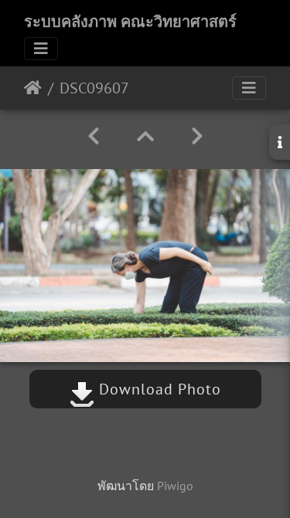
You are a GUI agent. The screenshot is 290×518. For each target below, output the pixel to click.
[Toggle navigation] (41, 48)
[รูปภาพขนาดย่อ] (145, 136)
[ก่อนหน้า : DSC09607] (93, 136)
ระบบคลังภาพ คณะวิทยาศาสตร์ (130, 22)
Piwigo (175, 485)
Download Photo (157, 389)
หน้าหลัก (33, 88)
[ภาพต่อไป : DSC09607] (197, 136)
